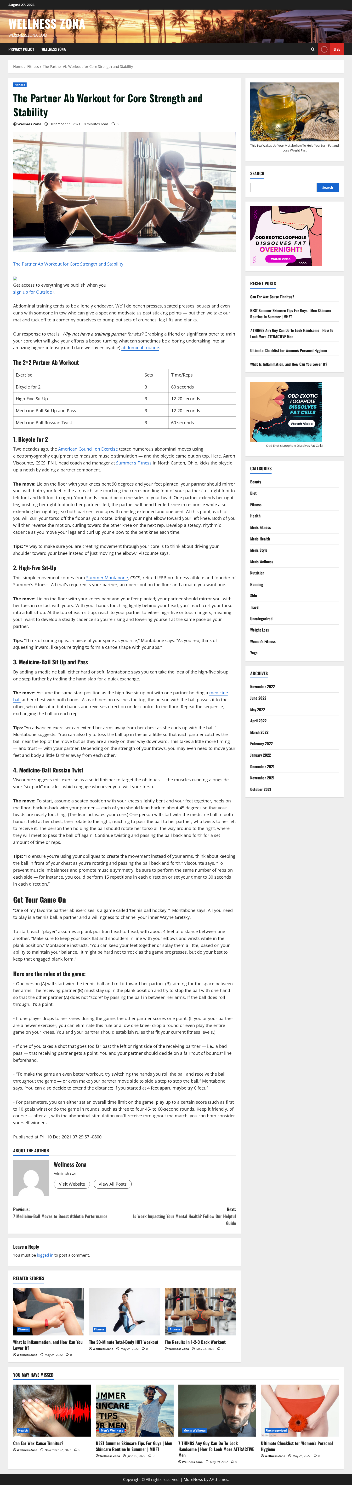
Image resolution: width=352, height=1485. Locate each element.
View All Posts (113, 1184)
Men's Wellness (261, 561)
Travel (254, 607)
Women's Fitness (263, 641)
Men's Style (258, 550)
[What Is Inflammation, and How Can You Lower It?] (48, 1311)
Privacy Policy (21, 49)
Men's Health (260, 539)
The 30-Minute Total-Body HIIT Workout (123, 1342)
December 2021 (262, 766)
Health (255, 516)
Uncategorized (261, 618)
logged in (45, 1255)
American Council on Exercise (88, 449)
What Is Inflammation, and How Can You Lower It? (48, 1345)
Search (257, 173)
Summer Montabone (107, 577)
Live (337, 49)
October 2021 (260, 789)
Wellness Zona (46, 23)
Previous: (60, 1212)
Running (256, 584)
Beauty (255, 482)
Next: (184, 1216)
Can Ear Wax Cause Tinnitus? (272, 297)
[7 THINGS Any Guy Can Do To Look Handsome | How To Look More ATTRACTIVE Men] (217, 1411)
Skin (253, 595)
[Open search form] (313, 49)
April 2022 (258, 721)
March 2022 (259, 732)
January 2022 (260, 755)
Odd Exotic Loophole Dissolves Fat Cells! (294, 445)
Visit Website (72, 1184)
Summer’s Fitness (134, 463)
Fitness (20, 85)
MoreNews (193, 1479)
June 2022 (258, 698)
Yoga (253, 652)
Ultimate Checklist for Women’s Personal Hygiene (288, 350)
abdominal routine (140, 347)
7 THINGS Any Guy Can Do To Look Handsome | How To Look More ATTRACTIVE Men (291, 333)
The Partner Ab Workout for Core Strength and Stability (68, 264)
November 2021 (262, 778)
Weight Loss (259, 630)
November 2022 (262, 686)
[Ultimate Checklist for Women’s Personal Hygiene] (300, 1411)
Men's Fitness (260, 527)
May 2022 (257, 709)
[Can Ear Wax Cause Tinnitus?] (52, 1411)
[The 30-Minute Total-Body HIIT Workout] (124, 1311)
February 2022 (261, 743)
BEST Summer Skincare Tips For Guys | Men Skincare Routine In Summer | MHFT (290, 313)
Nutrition (257, 573)
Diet (253, 493)
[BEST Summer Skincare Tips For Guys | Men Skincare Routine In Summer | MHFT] (135, 1411)
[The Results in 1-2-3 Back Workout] (200, 1311)
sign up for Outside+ (33, 292)
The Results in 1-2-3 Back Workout (195, 1342)
